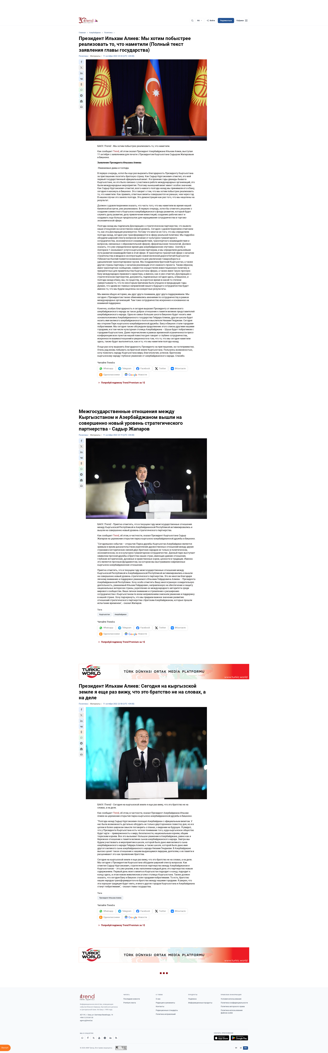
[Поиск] (192, 20)
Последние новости (131, 999)
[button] (81, 62)
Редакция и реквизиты (165, 1003)
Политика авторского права (233, 1006)
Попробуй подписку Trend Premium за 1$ (123, 382)
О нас (158, 999)
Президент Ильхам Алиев (110, 898)
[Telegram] (104, 1038)
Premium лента (129, 1003)
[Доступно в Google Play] (239, 1037)
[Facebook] (88, 1038)
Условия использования (231, 999)
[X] (93, 1038)
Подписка (192, 999)
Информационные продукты (200, 1003)
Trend (116, 151)
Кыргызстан (104, 614)
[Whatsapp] (82, 1038)
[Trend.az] (88, 20)
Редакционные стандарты (167, 1010)
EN (236, 1048)
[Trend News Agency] (87, 997)
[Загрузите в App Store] (221, 1037)
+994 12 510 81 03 (86, 1018)
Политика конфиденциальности (234, 1003)
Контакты (160, 1006)
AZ (241, 1048)
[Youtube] (99, 1038)
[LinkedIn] (110, 1038)
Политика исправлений (166, 1014)
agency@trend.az (86, 1020)
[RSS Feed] (116, 1038)
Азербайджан (120, 614)
